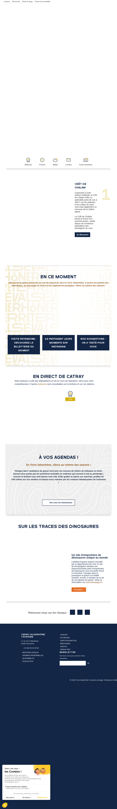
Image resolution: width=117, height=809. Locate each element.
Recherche (16, 1)
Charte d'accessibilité (42, 1)
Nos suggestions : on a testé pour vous (93, 343)
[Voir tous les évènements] (46, 502)
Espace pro (65, 649)
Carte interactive (68, 641)
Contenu (7, 1)
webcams (42, 384)
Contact (64, 635)
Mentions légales (30, 652)
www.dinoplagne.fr (93, 582)
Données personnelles (32, 655)
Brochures (65, 643)
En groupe (65, 638)
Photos (63, 646)
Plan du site (27, 661)
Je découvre (82, 235)
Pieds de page (27, 1)
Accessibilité (28, 658)
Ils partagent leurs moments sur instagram (58, 343)
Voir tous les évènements (60, 503)
